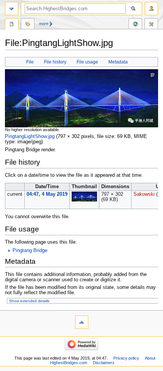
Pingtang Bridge (30, 250)
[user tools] (151, 8)
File (30, 62)
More (44, 23)
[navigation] (11, 8)
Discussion (27, 25)
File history (55, 62)
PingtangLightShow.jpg (30, 136)
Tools (151, 25)
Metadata (118, 62)
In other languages (135, 25)
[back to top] (81, 322)
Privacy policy (126, 358)
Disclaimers (103, 362)
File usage (87, 62)
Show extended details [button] (29, 301)
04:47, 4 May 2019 (47, 194)
